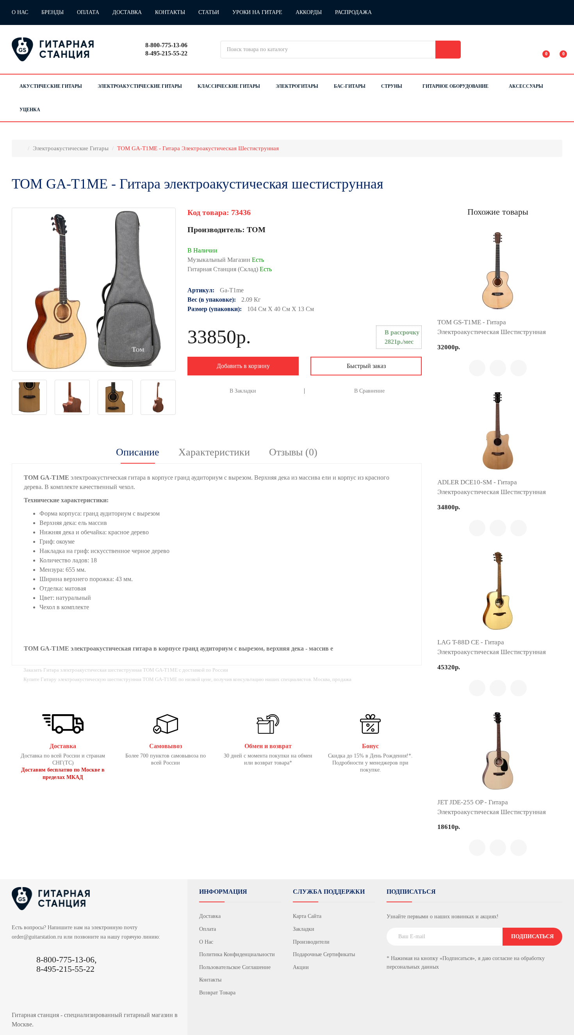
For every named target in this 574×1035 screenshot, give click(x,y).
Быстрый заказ (366, 366)
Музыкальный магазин (225, 259)
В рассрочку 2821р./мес (402, 337)
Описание (137, 452)
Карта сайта (307, 916)
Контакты (170, 12)
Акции (301, 967)
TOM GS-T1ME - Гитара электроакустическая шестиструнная (491, 327)
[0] (541, 49)
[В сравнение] (498, 368)
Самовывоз (165, 746)
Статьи (208, 12)
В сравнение (369, 391)
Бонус (370, 746)
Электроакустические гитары (71, 148)
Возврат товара (217, 993)
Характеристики (214, 452)
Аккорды (309, 12)
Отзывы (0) (293, 452)
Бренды (52, 12)
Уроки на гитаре (257, 12)
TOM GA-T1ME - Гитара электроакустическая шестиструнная (198, 148)
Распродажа (353, 12)
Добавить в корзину (243, 366)
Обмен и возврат (268, 746)
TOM (256, 229)
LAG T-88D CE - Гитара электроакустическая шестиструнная (491, 647)
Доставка (127, 12)
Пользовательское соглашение (235, 967)
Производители (311, 942)
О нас (20, 12)
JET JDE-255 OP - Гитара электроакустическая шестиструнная (491, 807)
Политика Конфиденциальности (237, 954)
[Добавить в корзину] (477, 368)
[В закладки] (518, 368)
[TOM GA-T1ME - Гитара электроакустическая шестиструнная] (94, 290)
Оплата (88, 12)
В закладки (243, 391)
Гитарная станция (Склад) (229, 269)
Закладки (303, 929)
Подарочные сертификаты (324, 954)
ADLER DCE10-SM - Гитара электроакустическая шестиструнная (491, 487)
